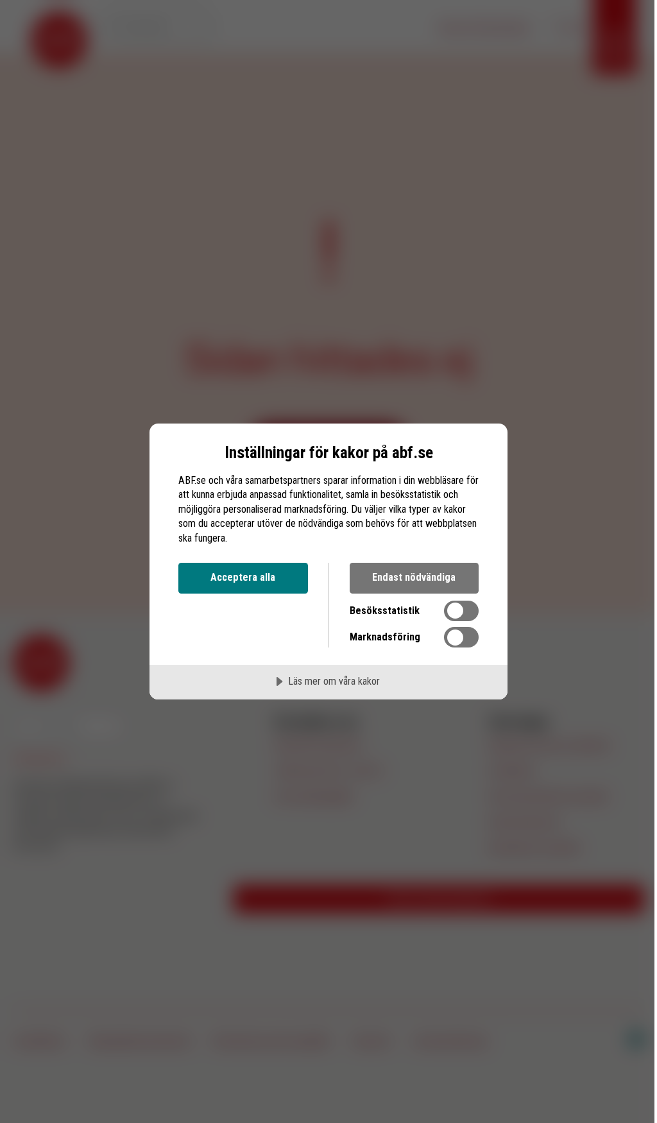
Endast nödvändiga (414, 577)
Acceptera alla (242, 577)
